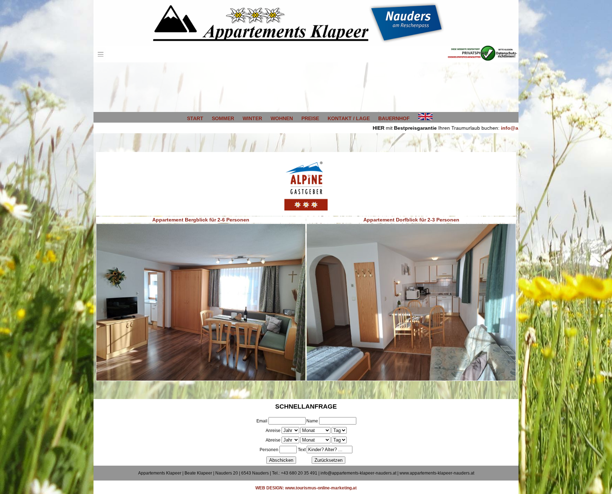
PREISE (310, 118)
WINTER (252, 118)
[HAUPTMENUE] (101, 60)
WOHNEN (282, 118)
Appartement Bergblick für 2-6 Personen (200, 220)
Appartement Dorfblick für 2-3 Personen (411, 220)
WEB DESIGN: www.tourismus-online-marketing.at (306, 487)
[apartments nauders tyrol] (425, 118)
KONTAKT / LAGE (349, 118)
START (195, 118)
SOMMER (223, 118)
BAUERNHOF (394, 118)
